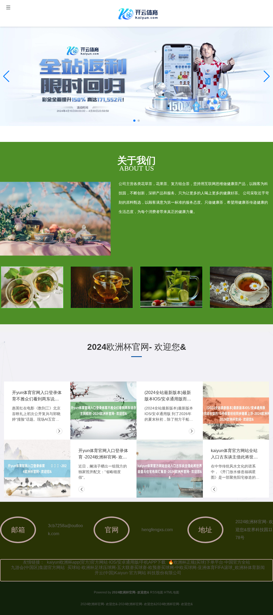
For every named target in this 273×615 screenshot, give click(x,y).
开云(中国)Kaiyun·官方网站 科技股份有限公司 (138, 573)
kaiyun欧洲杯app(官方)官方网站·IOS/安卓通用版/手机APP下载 (106, 562)
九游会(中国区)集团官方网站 (38, 567)
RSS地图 (156, 592)
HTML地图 (171, 592)
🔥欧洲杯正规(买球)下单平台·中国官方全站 (209, 562)
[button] (266, 76)
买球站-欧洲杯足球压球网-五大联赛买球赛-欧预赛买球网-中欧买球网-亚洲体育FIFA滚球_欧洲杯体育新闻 (166, 567)
